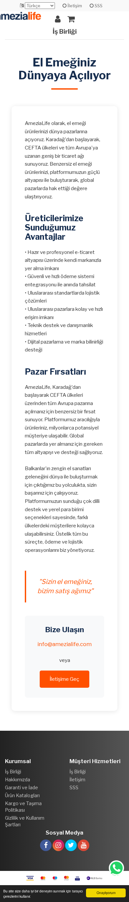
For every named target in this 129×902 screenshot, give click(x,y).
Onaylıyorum (106, 892)
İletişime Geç (64, 679)
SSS (98, 5)
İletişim (74, 5)
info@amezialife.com (64, 644)
